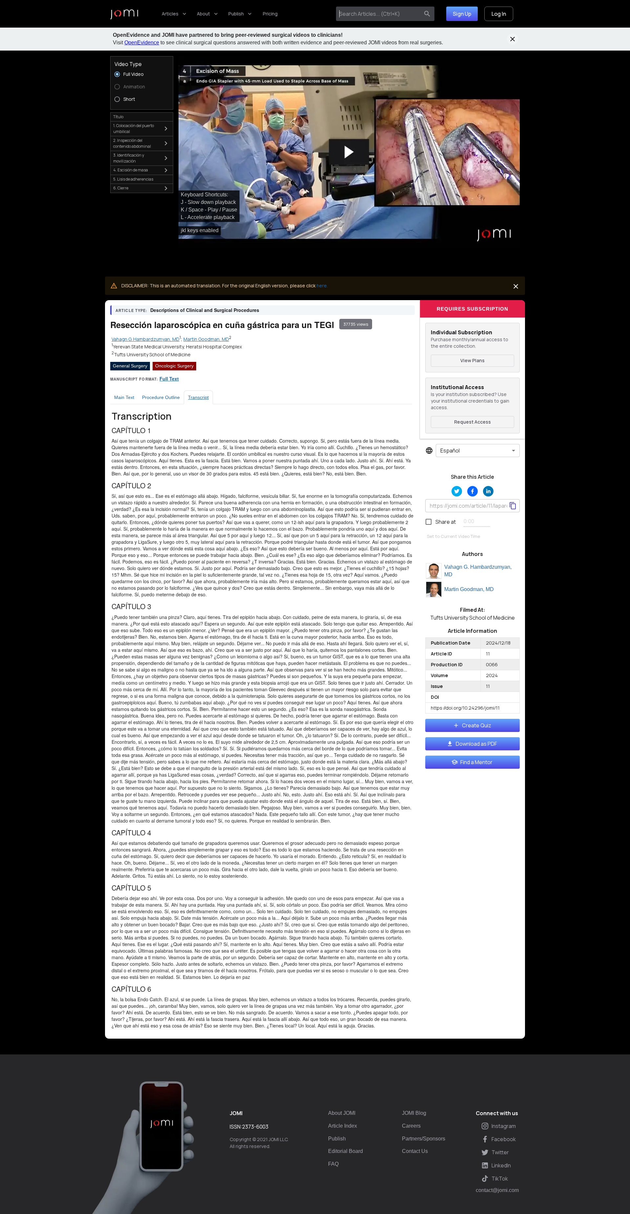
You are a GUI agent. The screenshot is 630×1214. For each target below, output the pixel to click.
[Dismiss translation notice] (515, 286)
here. (322, 285)
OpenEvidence (141, 42)
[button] (349, 152)
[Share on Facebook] (472, 491)
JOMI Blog (414, 1113)
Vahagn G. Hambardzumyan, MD (478, 570)
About (203, 14)
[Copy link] (512, 505)
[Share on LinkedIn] (488, 491)
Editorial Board (345, 1151)
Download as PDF (476, 743)
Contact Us (415, 1151)
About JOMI (341, 1113)
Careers (411, 1126)
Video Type (128, 64)
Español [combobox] (450, 450)
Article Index (342, 1126)
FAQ (333, 1164)
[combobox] (379, 14)
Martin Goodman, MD (469, 589)
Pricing (270, 14)
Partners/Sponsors (423, 1138)
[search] (427, 13)
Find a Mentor (476, 762)
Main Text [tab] (124, 397)
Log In (499, 13)
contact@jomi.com (497, 1190)
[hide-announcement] (512, 39)
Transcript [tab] (198, 397)
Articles (170, 14)
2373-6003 (255, 1126)
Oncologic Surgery (174, 365)
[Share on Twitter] (457, 491)
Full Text (169, 378)
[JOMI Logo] (124, 14)
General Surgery (130, 365)
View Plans (472, 360)
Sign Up (462, 13)
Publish (236, 14)
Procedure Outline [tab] (161, 397)
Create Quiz (476, 725)
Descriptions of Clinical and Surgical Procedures (204, 310)
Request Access (472, 422)
